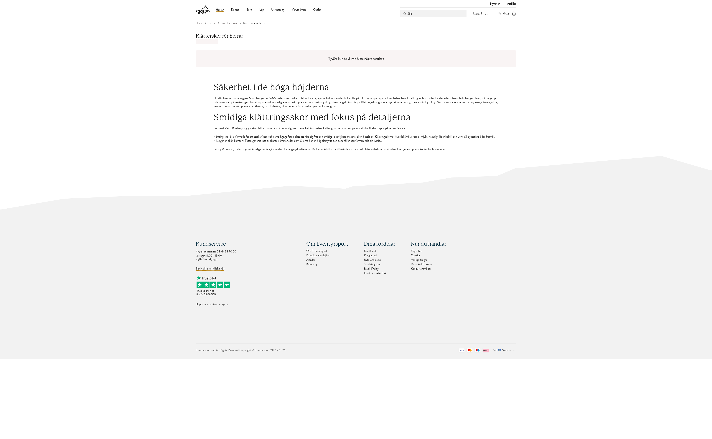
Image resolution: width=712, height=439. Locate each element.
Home (199, 23)
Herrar (220, 9)
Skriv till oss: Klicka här (210, 268)
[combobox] (433, 13)
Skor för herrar (229, 23)
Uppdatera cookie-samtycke (212, 304)
